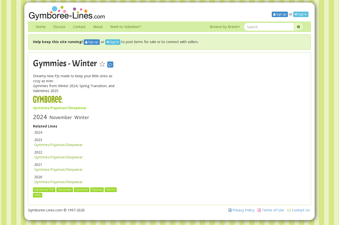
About (98, 26)
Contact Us (300, 210)
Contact (79, 26)
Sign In (302, 14)
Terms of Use (272, 210)
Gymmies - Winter (65, 63)
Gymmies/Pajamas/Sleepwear (58, 144)
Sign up (280, 14)
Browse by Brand (223, 26)
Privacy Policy (243, 210)
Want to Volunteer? (125, 26)
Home (41, 26)
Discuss (59, 26)
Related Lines (45, 126)
